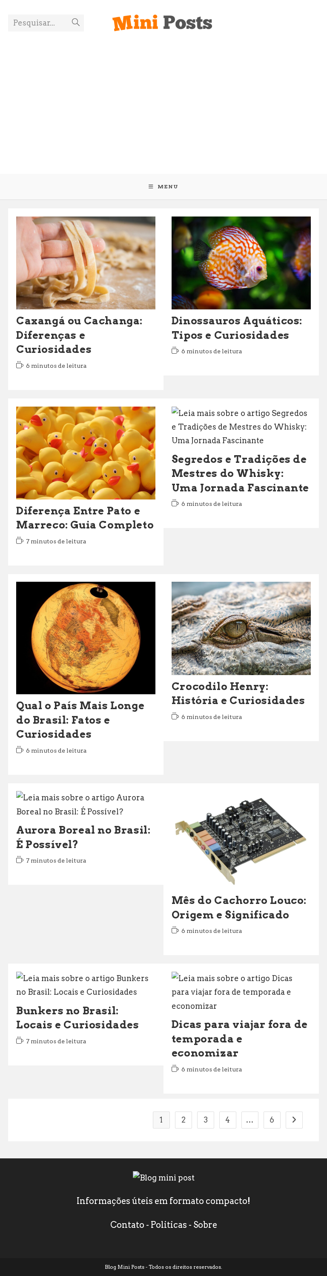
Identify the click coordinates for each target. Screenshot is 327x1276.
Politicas (169, 1225)
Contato (127, 1225)
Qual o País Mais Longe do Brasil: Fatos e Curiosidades (80, 719)
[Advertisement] (163, 97)
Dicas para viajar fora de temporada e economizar (240, 1038)
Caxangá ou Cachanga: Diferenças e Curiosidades (79, 335)
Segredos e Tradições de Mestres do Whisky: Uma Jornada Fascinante (240, 473)
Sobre (205, 1225)
